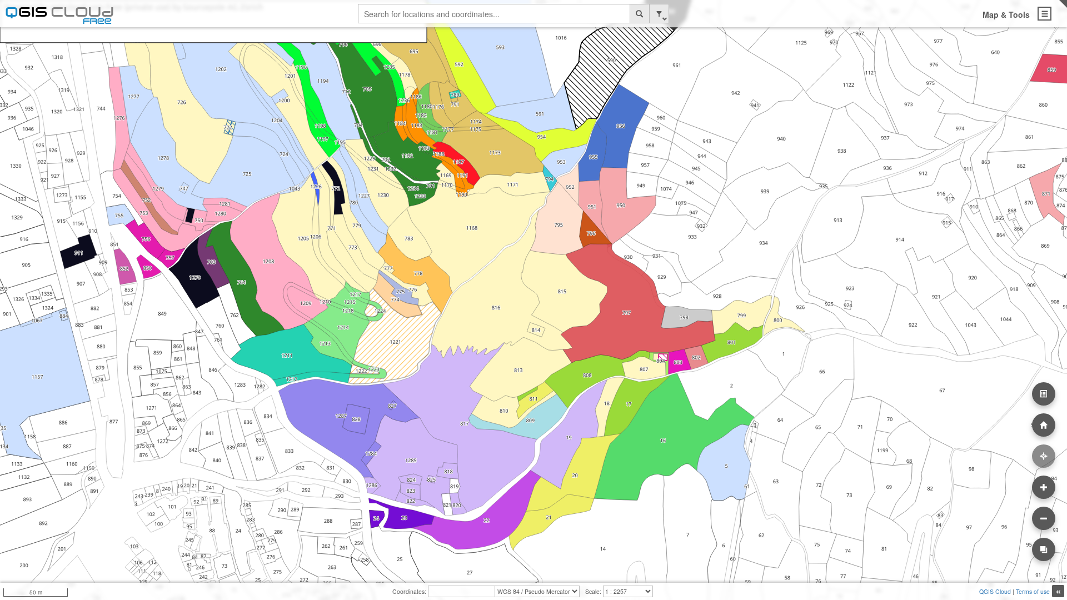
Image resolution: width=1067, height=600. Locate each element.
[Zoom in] (1043, 487)
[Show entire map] (1043, 425)
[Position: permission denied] (1043, 456)
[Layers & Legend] (1043, 394)
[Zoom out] (1043, 518)
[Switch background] (1043, 549)
